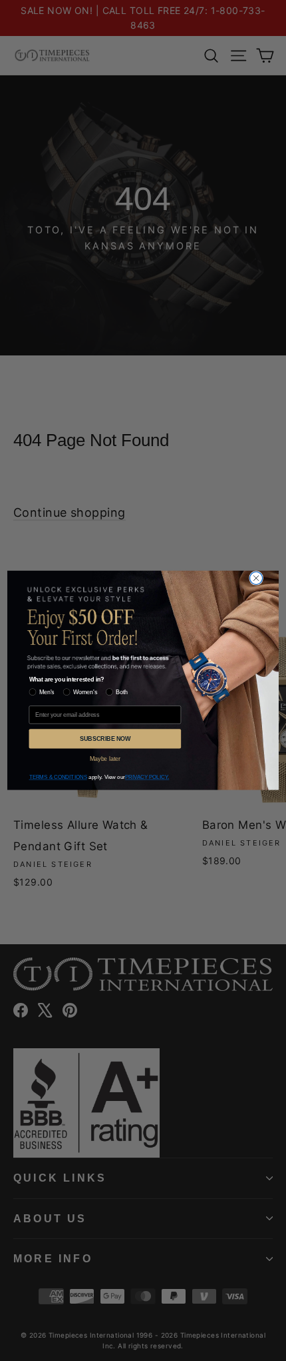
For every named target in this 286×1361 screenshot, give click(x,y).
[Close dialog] (256, 577)
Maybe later (105, 759)
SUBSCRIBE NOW (105, 739)
